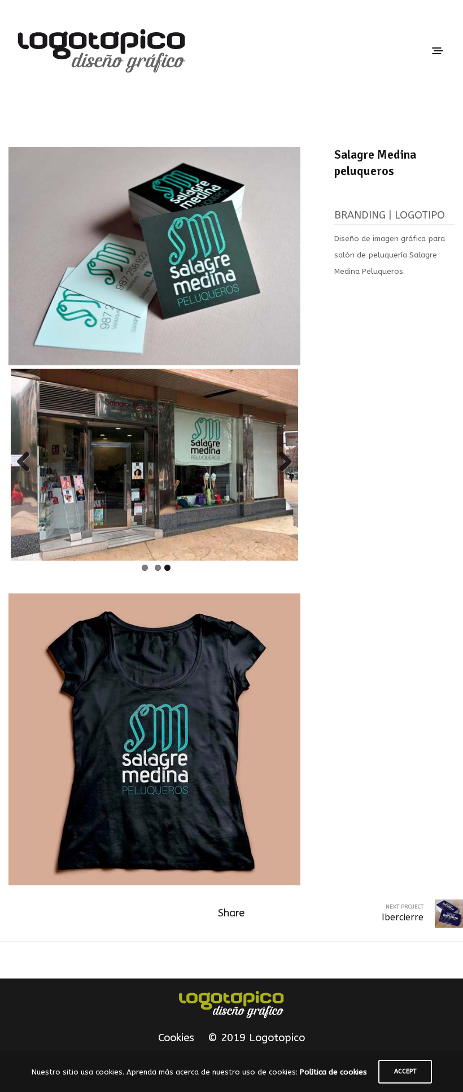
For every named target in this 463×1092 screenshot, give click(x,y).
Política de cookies (333, 1072)
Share (231, 913)
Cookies (176, 1038)
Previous (27, 462)
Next (281, 462)
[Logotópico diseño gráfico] (231, 1004)
